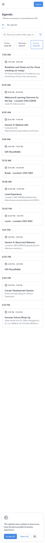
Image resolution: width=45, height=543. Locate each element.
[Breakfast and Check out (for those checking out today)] (22, 69)
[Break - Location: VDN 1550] (22, 170)
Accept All (10, 536)
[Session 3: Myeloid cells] (22, 125)
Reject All (24, 536)
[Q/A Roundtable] (22, 149)
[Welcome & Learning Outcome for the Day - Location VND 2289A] (22, 98)
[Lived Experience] (22, 194)
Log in (38, 4)
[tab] (8, 45)
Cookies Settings (34, 536)
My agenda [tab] (12, 25)
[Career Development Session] (22, 291)
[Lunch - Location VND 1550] (22, 218)
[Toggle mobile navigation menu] (3, 4)
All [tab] (3, 25)
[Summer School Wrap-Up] (22, 318)
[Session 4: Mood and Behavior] (22, 242)
